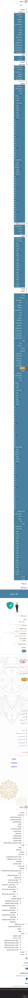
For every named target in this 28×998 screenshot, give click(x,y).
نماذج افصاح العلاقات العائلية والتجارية (18, 88)
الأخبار (23, 55)
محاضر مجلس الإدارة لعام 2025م (14, 152)
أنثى (20, 621)
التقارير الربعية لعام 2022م (17, 247)
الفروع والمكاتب (18, 42)
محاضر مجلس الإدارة (17, 115)
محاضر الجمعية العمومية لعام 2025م (14, 216)
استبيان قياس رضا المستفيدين (18, 68)
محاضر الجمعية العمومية (17, 172)
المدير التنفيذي (18, 37)
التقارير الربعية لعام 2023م (17, 256)
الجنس (24, 619)
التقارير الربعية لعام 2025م (17, 276)
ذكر (23, 621)
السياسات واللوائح (20, 224)
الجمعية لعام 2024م (17, 98)
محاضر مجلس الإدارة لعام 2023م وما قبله (14, 126)
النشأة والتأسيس (18, 24)
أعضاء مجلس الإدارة (17, 108)
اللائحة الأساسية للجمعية (18, 227)
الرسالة (20, 29)
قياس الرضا (22, 64)
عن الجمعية (22, 12)
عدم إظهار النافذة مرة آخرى (14, 993)
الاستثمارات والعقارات (19, 20)
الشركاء (23, 289)
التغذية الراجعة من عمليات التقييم (18, 51)
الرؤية (20, 27)
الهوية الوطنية (22, 633)
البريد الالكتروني (22, 628)
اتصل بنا (23, 291)
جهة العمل (23, 647)
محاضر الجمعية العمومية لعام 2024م (14, 205)
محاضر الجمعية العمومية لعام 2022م (14, 181)
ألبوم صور (20, 59)
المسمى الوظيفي (22, 644)
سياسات (20, 231)
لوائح (21, 233)
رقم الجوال (23, 625)
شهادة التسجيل (18, 47)
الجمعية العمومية (18, 159)
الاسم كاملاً (23, 616)
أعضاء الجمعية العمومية (17, 165)
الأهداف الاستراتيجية (19, 33)
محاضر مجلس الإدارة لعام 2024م (14, 141)
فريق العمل (19, 40)
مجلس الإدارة (19, 103)
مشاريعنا (22, 62)
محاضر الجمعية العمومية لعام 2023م (14, 193)
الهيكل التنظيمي (18, 45)
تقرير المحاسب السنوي (17, 284)
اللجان (20, 93)
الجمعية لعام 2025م (19, 15)
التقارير (23, 236)
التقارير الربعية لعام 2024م (17, 266)
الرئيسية (22, 10)
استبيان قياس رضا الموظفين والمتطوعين (18, 74)
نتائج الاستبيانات (19, 79)
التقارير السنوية (18, 238)
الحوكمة (22, 84)
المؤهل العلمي (22, 638)
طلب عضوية (22, 81)
